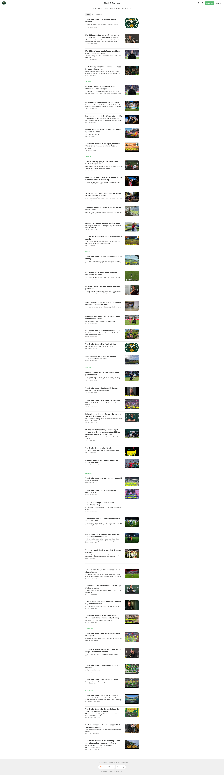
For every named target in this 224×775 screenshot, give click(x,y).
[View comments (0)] (99, 30)
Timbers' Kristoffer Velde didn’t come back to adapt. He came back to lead (103, 650)
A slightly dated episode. (92, 670)
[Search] (198, 3)
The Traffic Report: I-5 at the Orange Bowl (102, 695)
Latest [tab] (88, 14)
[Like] (86, 153)
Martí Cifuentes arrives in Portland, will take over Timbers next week (102, 52)
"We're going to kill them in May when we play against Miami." (101, 655)
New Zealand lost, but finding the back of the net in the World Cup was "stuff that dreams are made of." (103, 167)
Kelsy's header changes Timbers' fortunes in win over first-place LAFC (103, 415)
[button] (94, 8)
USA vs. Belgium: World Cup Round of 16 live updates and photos (103, 131)
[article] (112, 25)
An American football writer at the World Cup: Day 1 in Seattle (103, 208)
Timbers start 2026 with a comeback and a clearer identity (102, 571)
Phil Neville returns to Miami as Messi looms (102, 330)
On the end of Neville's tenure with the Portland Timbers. (102, 277)
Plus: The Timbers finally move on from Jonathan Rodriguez (103, 606)
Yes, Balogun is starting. (92, 134)
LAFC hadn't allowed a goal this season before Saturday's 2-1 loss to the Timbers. (103, 419)
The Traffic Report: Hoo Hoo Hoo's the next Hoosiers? (102, 635)
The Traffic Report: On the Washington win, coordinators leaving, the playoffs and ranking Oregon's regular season (102, 743)
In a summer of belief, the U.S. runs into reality (103, 116)
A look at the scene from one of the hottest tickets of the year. (103, 198)
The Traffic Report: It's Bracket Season (100, 490)
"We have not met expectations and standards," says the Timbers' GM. (102, 437)
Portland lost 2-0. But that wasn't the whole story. (100, 321)
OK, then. (88, 148)
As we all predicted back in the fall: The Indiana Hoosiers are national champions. (103, 639)
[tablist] (94, 14)
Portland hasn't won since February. (96, 465)
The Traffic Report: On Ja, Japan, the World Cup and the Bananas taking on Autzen (102, 145)
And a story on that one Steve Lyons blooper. (98, 620)
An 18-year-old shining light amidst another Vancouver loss (103, 519)
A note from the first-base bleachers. (96, 359)
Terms (115, 762)
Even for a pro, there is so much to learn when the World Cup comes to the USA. (103, 213)
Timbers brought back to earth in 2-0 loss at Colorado (103, 551)
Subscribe (209, 3)
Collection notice (123, 762)
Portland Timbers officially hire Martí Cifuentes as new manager (100, 88)
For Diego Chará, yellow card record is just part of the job (102, 373)
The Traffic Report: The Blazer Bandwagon (102, 400)
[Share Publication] (202, 3)
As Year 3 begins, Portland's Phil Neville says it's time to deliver (103, 587)
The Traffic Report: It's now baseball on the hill (103, 478)
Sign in (218, 3)
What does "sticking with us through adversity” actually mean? (102, 25)
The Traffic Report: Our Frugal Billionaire (101, 388)
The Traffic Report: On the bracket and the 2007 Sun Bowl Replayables (102, 710)
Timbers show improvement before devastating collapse (99, 504)
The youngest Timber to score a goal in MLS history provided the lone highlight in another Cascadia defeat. (103, 524)
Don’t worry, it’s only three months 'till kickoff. (99, 346)
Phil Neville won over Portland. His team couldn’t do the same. (101, 273)
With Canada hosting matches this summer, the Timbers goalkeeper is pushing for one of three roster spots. (102, 540)
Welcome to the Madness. (93, 493)
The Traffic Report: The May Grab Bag (100, 344)
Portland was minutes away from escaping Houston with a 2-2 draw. (103, 508)
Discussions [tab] (99, 14)
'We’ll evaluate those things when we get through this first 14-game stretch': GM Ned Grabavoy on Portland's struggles (102, 432)
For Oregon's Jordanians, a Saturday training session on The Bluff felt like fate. (103, 226)
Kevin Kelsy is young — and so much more (102, 102)
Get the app (120, 767)
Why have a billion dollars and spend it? (97, 390)
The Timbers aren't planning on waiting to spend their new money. (103, 730)
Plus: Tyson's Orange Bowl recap (95, 682)
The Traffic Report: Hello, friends (98, 448)
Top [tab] (93, 14)
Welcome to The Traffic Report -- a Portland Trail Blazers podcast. (102, 403)
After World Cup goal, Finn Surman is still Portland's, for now (101, 163)
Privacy (110, 762)
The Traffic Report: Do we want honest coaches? (100, 20)
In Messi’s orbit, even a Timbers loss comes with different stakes (102, 317)
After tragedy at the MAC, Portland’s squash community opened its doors (103, 303)
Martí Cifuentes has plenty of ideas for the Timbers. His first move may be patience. (102, 36)
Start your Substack (107, 767)
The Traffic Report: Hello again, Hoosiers (101, 679)
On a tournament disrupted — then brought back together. (103, 307)
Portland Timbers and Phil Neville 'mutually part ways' (102, 287)
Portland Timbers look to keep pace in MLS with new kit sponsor (102, 726)
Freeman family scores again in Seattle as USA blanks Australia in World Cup (103, 178)
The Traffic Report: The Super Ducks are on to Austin (103, 238)
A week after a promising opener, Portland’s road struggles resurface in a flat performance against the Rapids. (103, 555)
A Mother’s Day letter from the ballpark (100, 356)
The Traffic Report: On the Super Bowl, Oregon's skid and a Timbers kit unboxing (102, 617)
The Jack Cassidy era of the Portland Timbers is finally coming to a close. (103, 56)
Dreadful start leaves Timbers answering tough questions (101, 461)
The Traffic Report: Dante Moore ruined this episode (102, 666)
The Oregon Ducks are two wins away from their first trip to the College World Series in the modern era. (103, 242)
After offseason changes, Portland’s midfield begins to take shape (103, 603)
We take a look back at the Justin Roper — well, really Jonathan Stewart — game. (101, 714)
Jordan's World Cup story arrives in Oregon (102, 223)
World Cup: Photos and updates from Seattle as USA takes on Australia (103, 194)
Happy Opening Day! (91, 480)
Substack (103, 771)
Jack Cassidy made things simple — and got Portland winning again (103, 68)
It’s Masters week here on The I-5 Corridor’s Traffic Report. (102, 450)
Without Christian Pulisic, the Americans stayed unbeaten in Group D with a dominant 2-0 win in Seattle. (103, 183)
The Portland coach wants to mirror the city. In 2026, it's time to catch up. (103, 591)
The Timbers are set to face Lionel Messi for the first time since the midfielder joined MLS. (102, 333)
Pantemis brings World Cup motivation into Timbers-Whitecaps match (102, 535)
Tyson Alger (93, 27)
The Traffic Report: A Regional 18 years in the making (103, 257)
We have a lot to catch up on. (94, 748)
